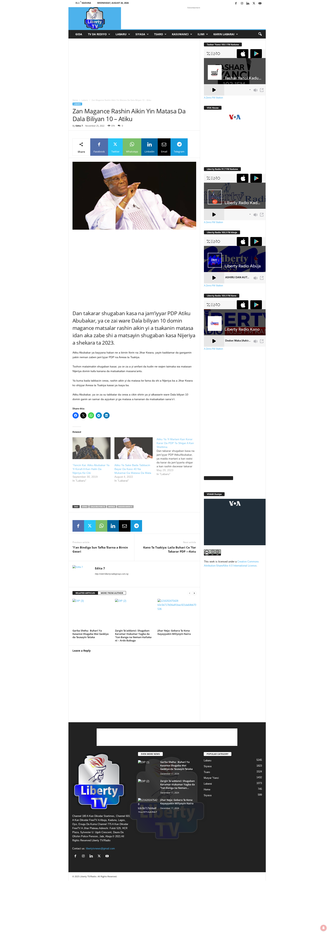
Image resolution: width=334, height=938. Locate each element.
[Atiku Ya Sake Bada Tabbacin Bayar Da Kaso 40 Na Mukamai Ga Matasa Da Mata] (133, 448)
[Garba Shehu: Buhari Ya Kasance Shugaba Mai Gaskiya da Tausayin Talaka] (91, 613)
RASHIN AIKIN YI (125, 506)
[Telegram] (136, 526)
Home (75, 100)
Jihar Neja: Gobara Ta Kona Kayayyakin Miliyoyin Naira (174, 632)
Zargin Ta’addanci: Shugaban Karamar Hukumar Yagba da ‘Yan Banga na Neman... (177, 784)
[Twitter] (254, 3)
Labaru (121, 34)
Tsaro (158, 34)
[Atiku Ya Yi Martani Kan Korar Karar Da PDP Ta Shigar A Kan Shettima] (178, 456)
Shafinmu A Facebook (218, 478)
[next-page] (194, 593)
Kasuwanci (180, 34)
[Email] (124, 526)
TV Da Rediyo (97, 34)
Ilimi (201, 34)
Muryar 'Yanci (211, 777)
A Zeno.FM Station (213, 98)
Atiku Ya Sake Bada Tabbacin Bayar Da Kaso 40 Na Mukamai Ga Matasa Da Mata (132, 469)
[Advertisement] (193, 18)
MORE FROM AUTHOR (112, 592)
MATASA (111, 506)
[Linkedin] (248, 3)
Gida (78, 34)
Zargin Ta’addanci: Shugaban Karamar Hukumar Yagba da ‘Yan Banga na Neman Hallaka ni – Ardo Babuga (133, 635)
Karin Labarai (223, 34)
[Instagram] (242, 3)
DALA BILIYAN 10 (98, 506)
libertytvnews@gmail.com (100, 848)
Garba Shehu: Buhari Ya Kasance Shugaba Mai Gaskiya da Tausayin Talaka (90, 634)
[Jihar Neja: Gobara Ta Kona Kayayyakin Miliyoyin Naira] (177, 613)
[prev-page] (190, 593)
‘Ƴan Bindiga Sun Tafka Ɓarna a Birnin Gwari (100, 549)
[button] (260, 34)
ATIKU (84, 506)
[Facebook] (236, 3)
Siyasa (140, 34)
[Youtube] (260, 3)
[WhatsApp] (101, 526)
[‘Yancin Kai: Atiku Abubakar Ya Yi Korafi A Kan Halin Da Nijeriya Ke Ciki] (91, 448)
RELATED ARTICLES (85, 592)
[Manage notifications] (323, 928)
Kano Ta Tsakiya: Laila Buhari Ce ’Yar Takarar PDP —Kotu (169, 549)
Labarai (208, 783)
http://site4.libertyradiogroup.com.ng (111, 574)
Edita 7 (79, 125)
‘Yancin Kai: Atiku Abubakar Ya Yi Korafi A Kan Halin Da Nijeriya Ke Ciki (90, 469)
